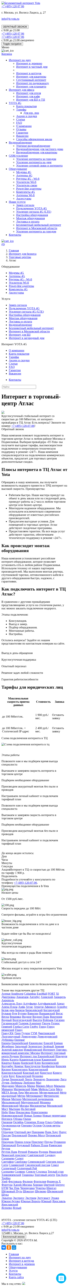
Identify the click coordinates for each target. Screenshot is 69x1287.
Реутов (5, 1148)
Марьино (7, 1089)
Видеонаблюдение (20, 142)
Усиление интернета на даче (34, 162)
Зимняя (59, 1046)
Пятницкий (8, 1145)
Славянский (16, 1165)
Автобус (34, 997)
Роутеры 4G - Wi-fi (27, 178)
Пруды (48, 1141)
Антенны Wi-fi (25, 195)
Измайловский (33, 1049)
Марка (31, 1085)
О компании (24, 126)
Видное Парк (40, 1016)
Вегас (59, 1013)
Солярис (20, 1171)
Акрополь (7, 1000)
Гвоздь (46, 1023)
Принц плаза (23, 1141)
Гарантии (22, 132)
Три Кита (62, 1174)
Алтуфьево (30, 1003)
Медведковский (49, 1092)
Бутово (22, 1013)
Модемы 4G (23, 172)
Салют (19, 1158)
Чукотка (41, 1188)
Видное (27, 1016)
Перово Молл (36, 1135)
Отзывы (21, 129)
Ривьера (33, 1151)
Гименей (6, 1026)
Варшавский (47, 1013)
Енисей (48, 1043)
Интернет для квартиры (31, 76)
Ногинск (7, 1118)
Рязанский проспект (14, 1155)
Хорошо (38, 1184)
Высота (37, 1020)
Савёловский (35, 1155)
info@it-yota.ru (10, 18)
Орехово (26, 1125)
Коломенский (50, 1062)
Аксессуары (23, 198)
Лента (28, 1079)
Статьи (20, 119)
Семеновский (36, 1161)
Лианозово (52, 1079)
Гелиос (55, 1023)
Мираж (5, 1099)
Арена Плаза (9, 1006)
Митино (16, 1099)
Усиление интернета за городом (36, 159)
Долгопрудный (10, 1036)
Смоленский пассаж (37, 1165)
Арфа (21, 1006)
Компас (19, 1066)
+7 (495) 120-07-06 (22, 425)
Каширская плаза (30, 1059)
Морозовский (10, 1105)
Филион (27, 1181)
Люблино (29, 1082)
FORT (51, 993)
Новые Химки (33, 1115)
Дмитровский (46, 1033)
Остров (37, 1125)
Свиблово (21, 1161)
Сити (4, 1165)
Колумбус (7, 1066)
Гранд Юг (7, 1033)
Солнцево (7, 1171)
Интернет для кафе (28, 96)
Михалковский (10, 1102)
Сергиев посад (55, 1161)
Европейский (19, 1043)
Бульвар (6, 1013)
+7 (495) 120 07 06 (12, 1223)
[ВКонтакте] (3, 1247)
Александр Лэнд (11, 1003)
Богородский (51, 1010)
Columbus (30, 993)
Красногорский (38, 1069)
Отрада (5, 1128)
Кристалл (46, 1072)
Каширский (49, 1059)
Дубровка (7, 1039)
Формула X (54, 1181)
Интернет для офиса (21, 89)
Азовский (47, 997)
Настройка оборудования (32, 215)
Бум (14, 1013)
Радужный (23, 1145)
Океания (6, 1122)
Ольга (49, 1122)
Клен (37, 1062)
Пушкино (60, 1141)
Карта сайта (16, 1277)
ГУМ (34, 1033)
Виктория (56, 1016)
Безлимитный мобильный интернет (38, 224)
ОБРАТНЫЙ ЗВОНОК (15, 26)
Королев (61, 1066)
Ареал (60, 1003)
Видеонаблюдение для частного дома (39, 149)
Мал (38, 1082)
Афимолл (50, 1006)
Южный (46, 1201)
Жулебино (7, 1046)
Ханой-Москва (22, 1184)
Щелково (40, 1191)
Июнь (5, 1059)
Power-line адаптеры (28, 188)
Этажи (55, 1198)
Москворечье (38, 1105)
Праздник (7, 1141)
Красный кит (31, 1072)
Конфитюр (48, 1066)
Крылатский (23, 1076)
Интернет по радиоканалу (32, 83)
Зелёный (48, 1046)
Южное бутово (10, 1201)
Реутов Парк (9, 1151)
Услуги (13, 1270)
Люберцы (16, 1082)
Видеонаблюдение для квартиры (36, 152)
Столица (41, 1171)
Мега (59, 1089)
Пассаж (6, 1135)
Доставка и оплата (27, 221)
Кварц (16, 1062)
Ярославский (9, 1204)
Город (42, 1026)
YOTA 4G (15, 103)
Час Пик (14, 1188)
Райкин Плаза (39, 1145)
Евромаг (19, 1039)
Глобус (34, 1026)
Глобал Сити (21, 1026)
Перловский (19, 1135)
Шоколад (28, 1191)
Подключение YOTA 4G (31, 208)
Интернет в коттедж (28, 73)
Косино (6, 1069)
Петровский (53, 1135)
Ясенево (6, 1207)
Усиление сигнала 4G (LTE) (33, 211)
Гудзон (26, 1033)
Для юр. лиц (31, 112)
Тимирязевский (11, 1174)
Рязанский (55, 1151)
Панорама (38, 1132)
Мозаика (45, 1102)
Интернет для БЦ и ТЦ (30, 99)
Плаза (5, 1138)
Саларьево (8, 1158)
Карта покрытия (26, 106)
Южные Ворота (30, 1201)
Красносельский (11, 1072)
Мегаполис (31, 1092)
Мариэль (20, 1085)
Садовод (50, 1155)
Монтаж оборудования (30, 218)
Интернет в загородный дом (26, 338)
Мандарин (8, 1085)
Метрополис (51, 1095)
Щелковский (55, 1191)
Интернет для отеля (28, 93)
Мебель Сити (46, 1089)
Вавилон (32, 1013)
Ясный (17, 1207)
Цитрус (60, 1184)
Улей (4, 1181)
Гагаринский (9, 1023)
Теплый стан (56, 1171)
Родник (43, 1151)
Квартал (6, 1062)
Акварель (60, 997)
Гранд (18, 1029)
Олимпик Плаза (34, 1122)
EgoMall (42, 993)
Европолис (36, 1043)
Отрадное (7, 1132)
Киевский (27, 1062)
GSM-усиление (18, 155)
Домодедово (29, 1036)
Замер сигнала (25, 205)
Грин (18, 1033)
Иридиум (61, 1056)
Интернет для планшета (31, 86)
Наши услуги (17, 201)
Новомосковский (12, 1115)
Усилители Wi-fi (26, 182)
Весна (5, 1016)
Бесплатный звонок (14, 1236)
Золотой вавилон (12, 1049)
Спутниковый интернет (31, 79)
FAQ (19, 122)
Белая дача (8, 1010)
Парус (63, 1132)
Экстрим (30, 1198)
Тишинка (28, 1174)
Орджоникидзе (10, 1125)
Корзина (6, 53)
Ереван (58, 1043)
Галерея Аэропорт (30, 1023)
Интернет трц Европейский (37, 1056)
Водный (6, 1020)
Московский (55, 1105)
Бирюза (20, 1010)
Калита (14, 1059)
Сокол (55, 1165)
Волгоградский (22, 1020)
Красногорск (20, 1069)
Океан (27, 1118)
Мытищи (14, 1109)
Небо (4, 1112)
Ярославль (59, 1201)
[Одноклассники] (9, 1247)
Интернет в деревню (29, 63)
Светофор (7, 1161)
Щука (5, 1194)
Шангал (51, 1188)
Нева (12, 1112)
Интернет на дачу (20, 60)
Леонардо (39, 1079)
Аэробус (62, 1006)
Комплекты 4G (25, 191)
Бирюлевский (34, 1010)
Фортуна (7, 1184)
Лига (63, 1079)
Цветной (49, 1184)
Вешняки (15, 1016)
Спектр (30, 1171)
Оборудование (18, 168)
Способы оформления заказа (34, 139)
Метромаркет (34, 1095)
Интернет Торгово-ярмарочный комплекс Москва (34, 1051)
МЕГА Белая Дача (12, 1092)
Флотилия (39, 1181)
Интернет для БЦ (20, 334)
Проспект (37, 1141)
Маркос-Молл (44, 1085)
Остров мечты (51, 1125)
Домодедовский (47, 1036)
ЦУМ (4, 1188)
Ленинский (17, 1079)
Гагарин (59, 1020)
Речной (22, 1151)
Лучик (5, 1082)
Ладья (5, 1079)
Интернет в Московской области (36, 228)
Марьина (59, 1085)
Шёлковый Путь (11, 1191)
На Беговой (28, 1109)
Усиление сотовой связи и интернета (39, 165)
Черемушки (27, 1188)
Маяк (34, 1089)
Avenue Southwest (12, 993)
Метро (21, 1095)
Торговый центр (44, 1174)
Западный (21, 1046)
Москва (24, 1105)
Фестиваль (15, 1181)
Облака (17, 1118)
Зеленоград (35, 1046)
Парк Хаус (51, 1132)
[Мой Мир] (14, 1247)
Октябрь (18, 1122)
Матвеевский (22, 1089)
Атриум (39, 1006)
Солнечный (8, 1168)
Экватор (6, 1198)
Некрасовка (23, 1112)
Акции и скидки (26, 116)
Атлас (29, 1006)
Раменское (55, 1145)
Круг (12, 1076)
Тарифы (21, 109)
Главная (14, 1254)
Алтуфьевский (47, 1003)
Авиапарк (22, 997)
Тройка (5, 1178)
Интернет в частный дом (31, 66)
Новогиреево (39, 1112)
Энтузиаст (43, 1198)
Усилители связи (26, 185)
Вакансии (22, 135)
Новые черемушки (54, 1115)
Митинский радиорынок (37, 1099)
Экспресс (18, 1198)
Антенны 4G (24, 175)
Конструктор (32, 1066)
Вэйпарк (48, 1020)
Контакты (15, 234)
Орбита (58, 1122)
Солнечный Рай (27, 1168)
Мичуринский (30, 1102)
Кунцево (37, 1076)
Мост (4, 1109)
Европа (6, 1043)
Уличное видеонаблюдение (33, 145)
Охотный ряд (22, 1132)
